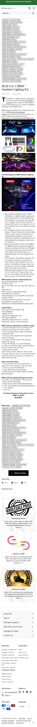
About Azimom (23, 655)
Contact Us (22, 652)
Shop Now (18, 397)
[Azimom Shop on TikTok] (31, 692)
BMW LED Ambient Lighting (12, 49)
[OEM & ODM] (18, 543)
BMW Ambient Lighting (11, 29)
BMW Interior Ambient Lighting (14, 42)
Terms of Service (7, 682)
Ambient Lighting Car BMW (12, 22)
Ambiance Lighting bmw (11, 20)
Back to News (20, 473)
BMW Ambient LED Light (11, 27)
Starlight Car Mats (8, 652)
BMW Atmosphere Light (11, 37)
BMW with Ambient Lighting (13, 69)
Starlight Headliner (8, 720)
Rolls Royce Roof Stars (24, 720)
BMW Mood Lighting (10, 61)
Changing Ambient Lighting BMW (14, 78)
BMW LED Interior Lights (11, 56)
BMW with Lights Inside (11, 76)
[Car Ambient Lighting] (18, 210)
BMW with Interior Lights (12, 71)
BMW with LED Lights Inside (12, 73)
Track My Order (23, 658)
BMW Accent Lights (10, 24)
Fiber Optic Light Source (10, 658)
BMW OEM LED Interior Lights (13, 64)
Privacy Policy (6, 679)
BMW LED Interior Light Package (14, 54)
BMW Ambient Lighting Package (14, 34)
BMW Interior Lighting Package (14, 47)
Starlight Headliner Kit (9, 649)
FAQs (20, 649)
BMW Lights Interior (25, 59)
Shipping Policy (7, 674)
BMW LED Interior (9, 51)
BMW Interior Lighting (11, 44)
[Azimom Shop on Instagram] (19, 692)
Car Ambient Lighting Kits (9, 664)
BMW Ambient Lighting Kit (12, 32)
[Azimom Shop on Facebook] (23, 692)
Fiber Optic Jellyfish (8, 667)
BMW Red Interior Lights (12, 66)
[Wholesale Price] (18, 507)
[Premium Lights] (18, 578)
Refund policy (6, 676)
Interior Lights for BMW (12, 81)
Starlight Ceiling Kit (8, 655)
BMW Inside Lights (9, 39)
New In (30, 718)
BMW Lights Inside (9, 59)
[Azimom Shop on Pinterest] (27, 692)
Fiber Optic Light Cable (9, 660)
